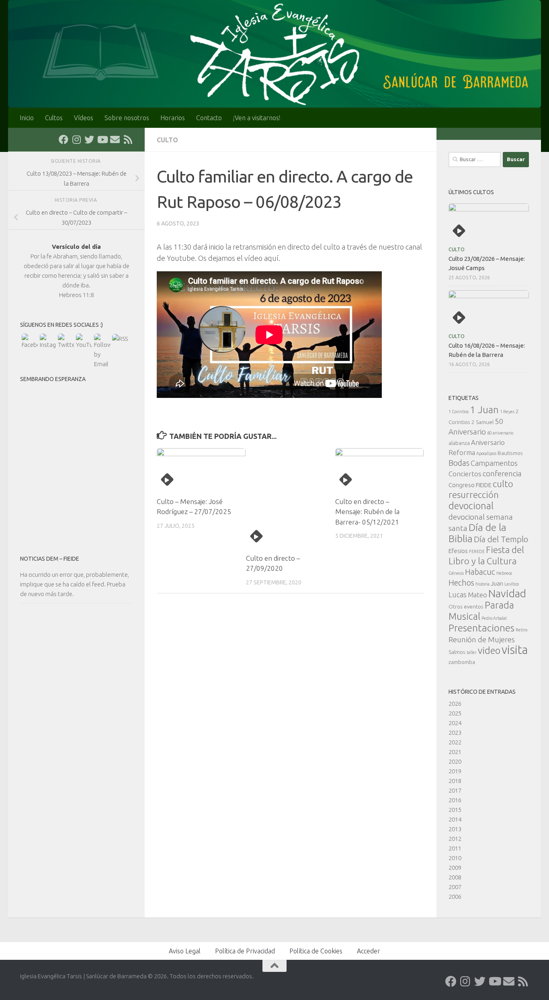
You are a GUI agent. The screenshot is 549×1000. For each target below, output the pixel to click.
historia (482, 584)
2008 (455, 877)
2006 (455, 896)
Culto (167, 139)
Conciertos (465, 473)
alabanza (459, 443)
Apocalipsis (486, 453)
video (489, 650)
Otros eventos (466, 606)
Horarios (172, 117)
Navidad (507, 593)
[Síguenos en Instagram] (76, 139)
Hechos (461, 582)
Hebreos (504, 573)
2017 (455, 790)
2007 (455, 886)
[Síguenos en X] (89, 139)
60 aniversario (500, 432)
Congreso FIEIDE (470, 485)
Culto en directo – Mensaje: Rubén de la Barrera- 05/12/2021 (367, 512)
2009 (455, 867)
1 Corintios (459, 411)
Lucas (458, 594)
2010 (455, 858)
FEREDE (477, 551)
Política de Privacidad (245, 951)
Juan (497, 583)
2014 (455, 819)
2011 (455, 848)
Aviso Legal (185, 951)
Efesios (458, 550)
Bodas (459, 463)
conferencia (502, 473)
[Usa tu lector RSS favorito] (128, 139)
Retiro (521, 629)
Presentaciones (481, 627)
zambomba (462, 662)
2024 (455, 722)
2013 (455, 829)
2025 (455, 713)
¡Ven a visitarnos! (257, 117)
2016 (455, 800)
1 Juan (484, 409)
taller (472, 652)
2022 (455, 742)
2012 (455, 838)
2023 (455, 732)
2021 (455, 751)
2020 (455, 761)
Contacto (209, 117)
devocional (471, 505)
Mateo (477, 594)
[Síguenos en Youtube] (102, 139)
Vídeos (83, 117)
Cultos (54, 117)
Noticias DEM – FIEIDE (49, 558)
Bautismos (510, 453)
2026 (455, 703)
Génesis (456, 573)
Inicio (27, 117)
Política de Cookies (315, 951)
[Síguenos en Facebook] (63, 139)
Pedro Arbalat (494, 618)
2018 (455, 780)
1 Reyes (507, 411)
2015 (455, 809)
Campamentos (494, 463)
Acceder (368, 951)
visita (515, 649)
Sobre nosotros (126, 117)
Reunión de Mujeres (482, 639)
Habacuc (480, 572)
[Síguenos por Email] (115, 139)
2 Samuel (482, 422)
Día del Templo (501, 539)
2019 (455, 771)
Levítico (511, 584)
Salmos (457, 652)
